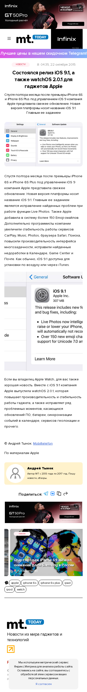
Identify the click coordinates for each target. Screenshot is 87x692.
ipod (9, 589)
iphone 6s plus (50, 583)
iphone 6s (29, 583)
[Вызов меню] (9, 39)
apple (15, 583)
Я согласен (44, 684)
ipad (67, 583)
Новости (20, 64)
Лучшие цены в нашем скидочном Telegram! (43, 53)
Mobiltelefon (43, 443)
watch (21, 589)
